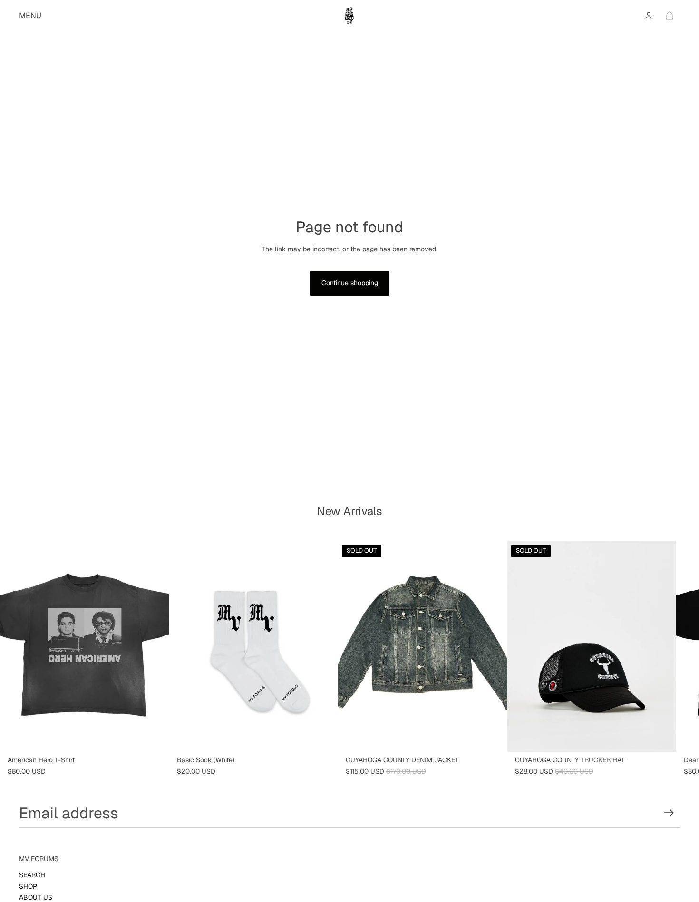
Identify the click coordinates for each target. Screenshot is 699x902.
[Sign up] (669, 813)
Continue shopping (349, 282)
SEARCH (32, 875)
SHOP (28, 886)
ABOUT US (35, 897)
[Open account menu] (648, 15)
